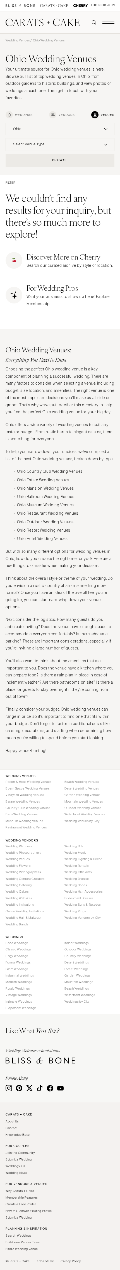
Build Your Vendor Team (23, 1242)
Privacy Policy (70, 1261)
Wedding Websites (19, 898)
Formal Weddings (18, 962)
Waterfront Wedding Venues (84, 814)
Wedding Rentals (76, 865)
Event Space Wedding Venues (27, 788)
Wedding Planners (19, 846)
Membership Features (22, 1197)
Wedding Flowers (18, 865)
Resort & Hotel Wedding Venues (28, 781)
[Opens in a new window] (20, 6)
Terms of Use (44, 1261)
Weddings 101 (15, 1166)
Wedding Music (75, 852)
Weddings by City (77, 1001)
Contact (11, 1128)
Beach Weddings (76, 988)
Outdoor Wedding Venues (83, 808)
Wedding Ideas (16, 1172)
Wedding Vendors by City (82, 917)
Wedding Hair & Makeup (23, 917)
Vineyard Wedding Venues (25, 794)
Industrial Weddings (20, 975)
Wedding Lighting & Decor (83, 859)
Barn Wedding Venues (22, 814)
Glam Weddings (17, 969)
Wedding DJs (73, 846)
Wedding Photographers (23, 852)
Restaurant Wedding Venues (26, 827)
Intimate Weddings (19, 1001)
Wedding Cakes (17, 891)
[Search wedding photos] (80, 6)
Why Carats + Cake (20, 1190)
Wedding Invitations (20, 904)
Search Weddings (18, 1235)
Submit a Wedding (19, 1159)
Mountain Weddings (78, 981)
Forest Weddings (76, 969)
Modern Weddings (19, 981)
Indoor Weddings (76, 943)
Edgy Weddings (17, 956)
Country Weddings (78, 956)
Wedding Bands (17, 924)
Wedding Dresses (77, 878)
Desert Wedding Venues (81, 788)
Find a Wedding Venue (22, 1249)
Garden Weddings (77, 975)
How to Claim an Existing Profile (29, 1210)
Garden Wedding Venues (82, 794)
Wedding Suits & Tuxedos (82, 904)
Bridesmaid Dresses (78, 898)
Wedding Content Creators (25, 878)
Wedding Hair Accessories (83, 891)
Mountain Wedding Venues (83, 801)
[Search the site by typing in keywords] (91, 23)
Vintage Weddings (19, 995)
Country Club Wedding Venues (28, 808)
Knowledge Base (18, 1134)
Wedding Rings (75, 911)
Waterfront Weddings (79, 995)
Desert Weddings (76, 962)
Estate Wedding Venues (23, 801)
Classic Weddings (18, 949)
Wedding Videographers (23, 872)
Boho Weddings (17, 943)
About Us (12, 1121)
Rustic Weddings (18, 988)
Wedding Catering (19, 885)
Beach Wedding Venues (81, 781)
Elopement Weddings (21, 1008)
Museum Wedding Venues (24, 821)
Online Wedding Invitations (25, 911)
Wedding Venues (18, 40)
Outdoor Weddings (78, 949)
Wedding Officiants (78, 872)
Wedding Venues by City (82, 821)
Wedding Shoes (75, 885)
